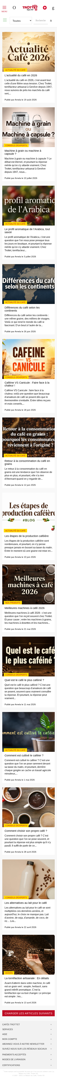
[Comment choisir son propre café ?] (28, 807)
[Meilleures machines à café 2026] (28, 584)
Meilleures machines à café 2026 (25, 608)
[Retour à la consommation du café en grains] (28, 437)
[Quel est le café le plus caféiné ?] (28, 656)
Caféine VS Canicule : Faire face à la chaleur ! (27, 384)
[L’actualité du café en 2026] (28, 51)
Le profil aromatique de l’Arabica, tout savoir (27, 231)
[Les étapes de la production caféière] (28, 512)
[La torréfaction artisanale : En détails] (28, 954)
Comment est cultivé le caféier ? (24, 755)
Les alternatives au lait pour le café (26, 902)
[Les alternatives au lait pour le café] (28, 879)
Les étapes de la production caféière (27, 536)
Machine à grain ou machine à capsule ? (23, 152)
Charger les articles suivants (28, 1013)
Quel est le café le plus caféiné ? (24, 680)
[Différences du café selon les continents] (28, 283)
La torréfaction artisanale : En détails (27, 978)
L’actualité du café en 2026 (21, 75)
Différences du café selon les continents (22, 309)
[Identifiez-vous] (15, 7)
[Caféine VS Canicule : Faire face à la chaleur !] (28, 358)
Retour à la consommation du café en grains (27, 462)
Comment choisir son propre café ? (26, 830)
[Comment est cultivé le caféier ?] (28, 731)
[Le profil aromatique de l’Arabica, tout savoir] (28, 205)
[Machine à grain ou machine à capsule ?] (28, 127)
